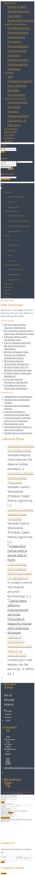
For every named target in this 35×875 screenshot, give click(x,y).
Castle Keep (10, 3)
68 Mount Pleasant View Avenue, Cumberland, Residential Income (16, 355)
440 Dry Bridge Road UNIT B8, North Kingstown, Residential (17, 346)
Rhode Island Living (14, 424)
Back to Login (5, 171)
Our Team (9, 135)
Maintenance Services (14, 231)
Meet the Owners (20, 20)
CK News (8, 141)
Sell (10, 76)
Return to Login (6, 181)
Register (11, 169)
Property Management (15, 24)
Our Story (14, 16)
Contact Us (9, 138)
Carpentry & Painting (14, 279)
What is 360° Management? (15, 196)
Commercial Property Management (18, 55)
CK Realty (9, 72)
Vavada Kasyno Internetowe (18, 396)
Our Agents (16, 95)
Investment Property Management (18, 41)
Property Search (19, 81)
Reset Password (5, 179)
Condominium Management (16, 215)
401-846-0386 (7, 761)
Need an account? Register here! (12, 153)
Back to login (27, 819)
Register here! (5, 819)
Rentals (13, 90)
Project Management (14, 274)
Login (2, 151)
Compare (3, 873)
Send (2, 862)
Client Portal (10, 132)
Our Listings (16, 85)
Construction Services (15, 98)
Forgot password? (17, 819)
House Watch (11, 129)
